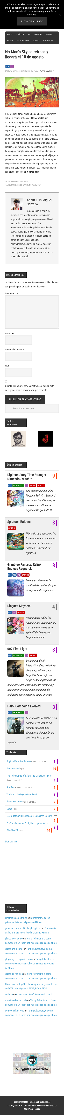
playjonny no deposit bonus (18, 959)
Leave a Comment (46, 71)
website (9, 994)
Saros (9, 808)
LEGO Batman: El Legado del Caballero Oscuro (29, 815)
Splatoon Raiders (19, 522)
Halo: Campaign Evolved (24, 706)
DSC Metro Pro (30, 1105)
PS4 (7, 66)
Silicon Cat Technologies (40, 1102)
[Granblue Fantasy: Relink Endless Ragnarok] (16, 589)
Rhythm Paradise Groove (18, 761)
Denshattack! (13, 768)
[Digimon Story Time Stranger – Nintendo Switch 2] (16, 499)
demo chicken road (14, 1010)
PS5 (9, 485)
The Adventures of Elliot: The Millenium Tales (28, 775)
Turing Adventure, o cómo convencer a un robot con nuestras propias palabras (29, 964)
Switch (32, 485)
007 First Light (17, 649)
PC (12, 66)
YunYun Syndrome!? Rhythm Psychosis (25, 823)
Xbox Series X (18, 485)
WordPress (28, 1109)
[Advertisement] (33, 873)
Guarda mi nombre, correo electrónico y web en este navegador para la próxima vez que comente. (29, 388)
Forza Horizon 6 (14, 801)
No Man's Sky (35, 185)
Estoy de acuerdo (32, 21)
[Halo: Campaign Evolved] (16, 726)
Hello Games (22, 185)
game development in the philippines (22, 928)
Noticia (19, 182)
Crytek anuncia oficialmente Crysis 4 (34, 994)
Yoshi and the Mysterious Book (21, 794)
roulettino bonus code (16, 1000)
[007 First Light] (16, 669)
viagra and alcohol (14, 948)
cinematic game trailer (16, 917)
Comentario (11, 293)
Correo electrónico (14, 349)
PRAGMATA (12, 830)
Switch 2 (40, 485)
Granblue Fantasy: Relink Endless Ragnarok (24, 566)
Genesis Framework (47, 1105)
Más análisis (11, 841)
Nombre (9, 333)
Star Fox (10, 787)
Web (7, 365)
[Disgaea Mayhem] (16, 626)
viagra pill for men (14, 973)
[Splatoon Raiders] (16, 542)
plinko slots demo (14, 938)
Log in (37, 1109)
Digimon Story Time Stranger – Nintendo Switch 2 (28, 477)
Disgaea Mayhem (19, 606)
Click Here (10, 984)
